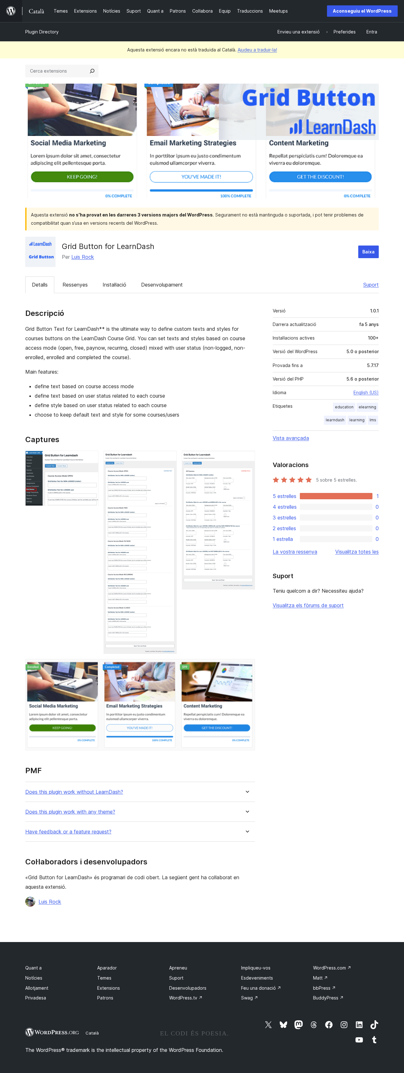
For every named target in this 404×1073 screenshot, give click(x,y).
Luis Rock (82, 257)
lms (373, 420)
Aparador (107, 967)
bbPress (324, 988)
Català (92, 1032)
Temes (104, 978)
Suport (371, 285)
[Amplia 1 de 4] (90, 459)
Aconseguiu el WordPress (362, 11)
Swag (249, 997)
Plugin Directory (42, 31)
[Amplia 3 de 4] (246, 459)
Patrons (105, 997)
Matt (320, 978)
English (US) (366, 392)
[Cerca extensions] (92, 71)
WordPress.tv (186, 997)
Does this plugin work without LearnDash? (74, 792)
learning (357, 420)
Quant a (33, 967)
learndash (335, 420)
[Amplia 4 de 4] (246, 667)
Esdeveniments (257, 978)
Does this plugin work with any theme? (70, 812)
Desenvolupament (162, 285)
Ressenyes (75, 285)
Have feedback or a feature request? (68, 832)
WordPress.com (332, 967)
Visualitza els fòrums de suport (308, 605)
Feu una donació (261, 988)
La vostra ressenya (295, 551)
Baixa (368, 251)
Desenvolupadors (187, 988)
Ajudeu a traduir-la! (257, 49)
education (344, 407)
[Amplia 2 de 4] (168, 459)
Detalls (40, 285)
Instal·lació (114, 285)
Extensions (108, 988)
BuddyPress (328, 997)
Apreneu (178, 967)
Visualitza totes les (357, 551)
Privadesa (35, 997)
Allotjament (36, 988)
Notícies (33, 978)
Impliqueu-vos (255, 967)
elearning (367, 407)
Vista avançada (291, 438)
